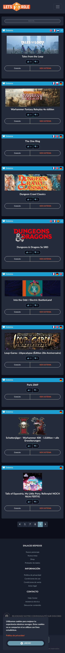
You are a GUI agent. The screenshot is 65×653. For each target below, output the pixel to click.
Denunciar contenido (32, 605)
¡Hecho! (27, 643)
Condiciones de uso (32, 579)
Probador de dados (32, 563)
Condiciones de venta (32, 582)
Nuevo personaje (32, 552)
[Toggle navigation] (58, 7)
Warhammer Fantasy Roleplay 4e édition (32, 109)
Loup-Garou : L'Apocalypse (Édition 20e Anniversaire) (32, 353)
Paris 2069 (32, 385)
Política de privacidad (32, 575)
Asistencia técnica (32, 602)
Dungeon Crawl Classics (33, 194)
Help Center (32, 598)
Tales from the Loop (32, 56)
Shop (32, 559)
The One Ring (32, 141)
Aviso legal (32, 586)
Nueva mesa (32, 556)
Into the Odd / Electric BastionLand (32, 300)
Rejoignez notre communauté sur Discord (36, 616)
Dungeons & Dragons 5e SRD (32, 247)
